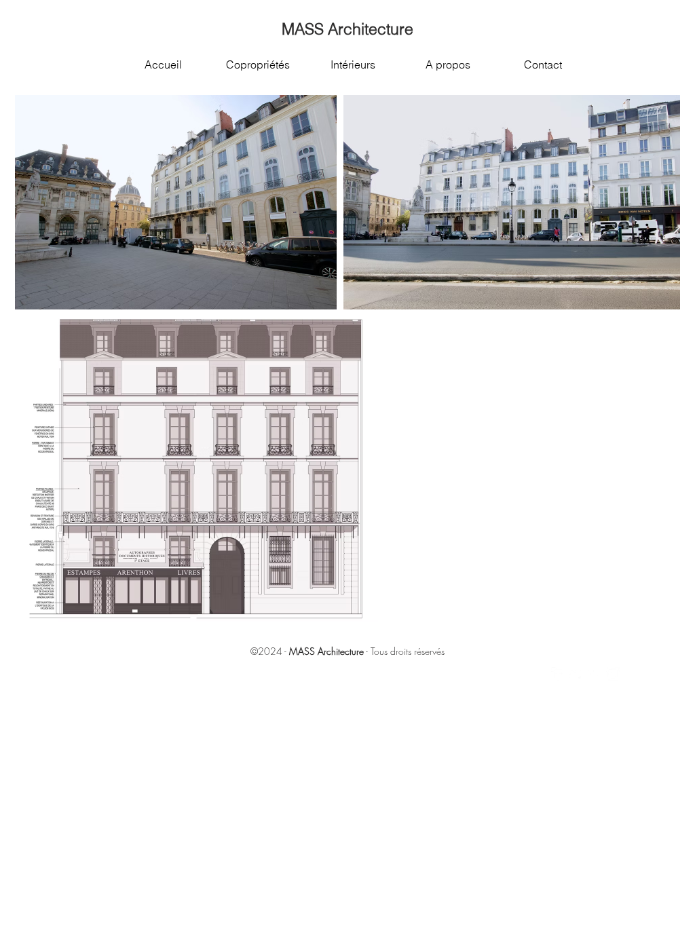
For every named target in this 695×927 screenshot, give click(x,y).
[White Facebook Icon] (558, 674)
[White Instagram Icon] (613, 674)
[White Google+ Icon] (594, 674)
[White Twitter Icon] (576, 674)
